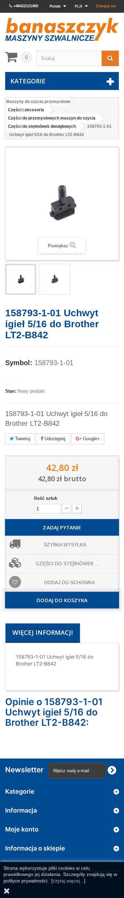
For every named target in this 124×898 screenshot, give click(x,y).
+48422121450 (25, 6)
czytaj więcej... (68, 881)
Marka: (12, 379)
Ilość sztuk (45, 498)
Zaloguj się (106, 6)
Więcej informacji (42, 632)
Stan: (10, 391)
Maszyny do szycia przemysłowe (38, 101)
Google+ (91, 438)
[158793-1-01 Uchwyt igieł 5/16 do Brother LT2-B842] (21, 279)
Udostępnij (54, 438)
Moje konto (22, 829)
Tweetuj (22, 438)
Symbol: (18, 363)
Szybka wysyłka (65, 544)
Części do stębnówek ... (67, 563)
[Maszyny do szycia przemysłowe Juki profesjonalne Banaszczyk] (62, 29)
